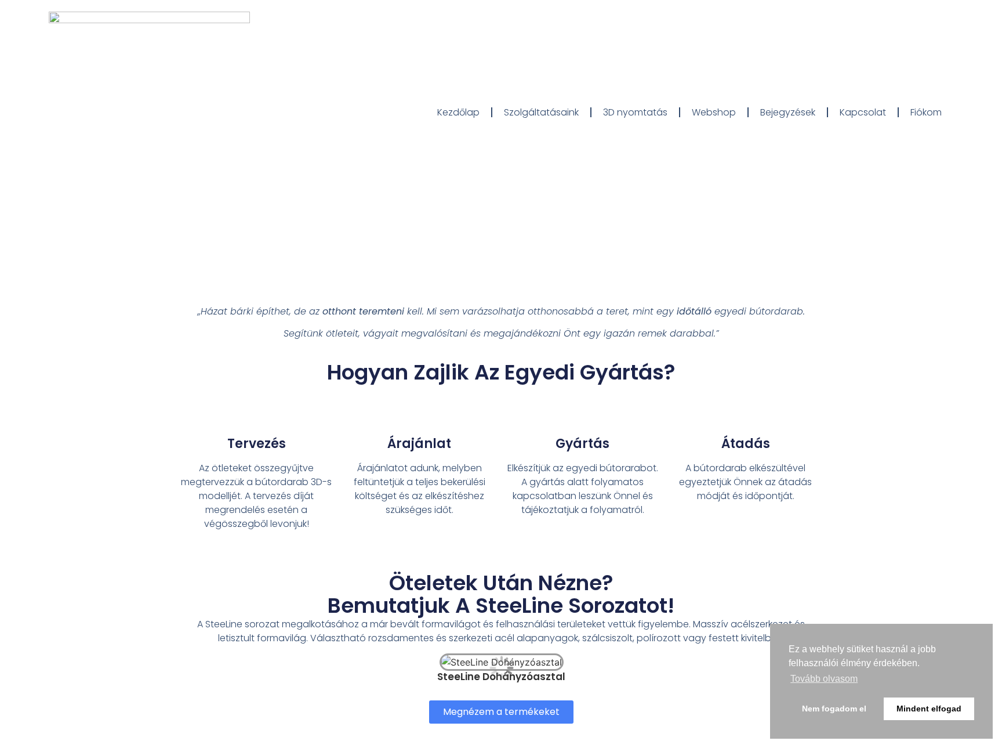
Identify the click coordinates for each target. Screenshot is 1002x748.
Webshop (714, 112)
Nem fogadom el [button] (834, 708)
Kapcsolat (863, 112)
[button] (501, 712)
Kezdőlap (458, 112)
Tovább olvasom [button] (824, 679)
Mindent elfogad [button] (928, 708)
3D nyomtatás (635, 112)
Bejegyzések (787, 112)
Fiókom (926, 112)
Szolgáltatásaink (541, 112)
